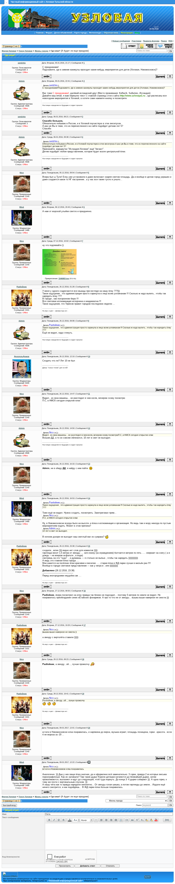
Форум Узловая (9, 51)
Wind (21, 207)
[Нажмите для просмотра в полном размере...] (59, 274)
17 (85, 625)
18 (83, 659)
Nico (22, 173)
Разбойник (22, 287)
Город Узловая (25, 51)
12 (89, 428)
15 (89, 546)
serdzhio (22, 63)
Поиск (164, 41)
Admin (22, 81)
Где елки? (55, 51)
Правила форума (151, 41)
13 (89, 464)
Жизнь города (41, 51)
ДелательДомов (21, 356)
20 (89, 728)
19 (83, 694)
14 (89, 498)
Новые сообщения (121, 41)
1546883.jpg (63, 278)
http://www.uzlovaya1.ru (132, 95)
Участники (136, 41)
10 (89, 356)
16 (85, 591)
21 (89, 762)
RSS (170, 41)
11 (89, 394)
